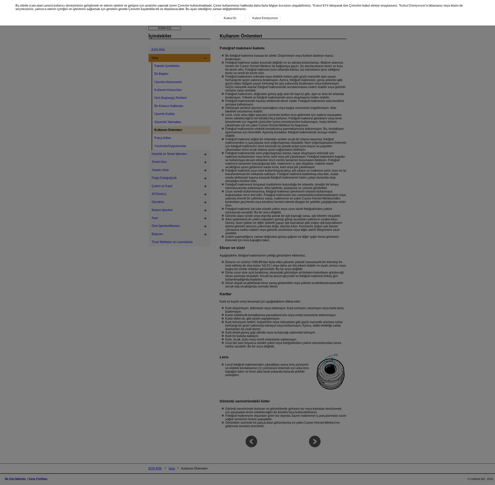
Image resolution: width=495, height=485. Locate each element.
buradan (285, 5)
